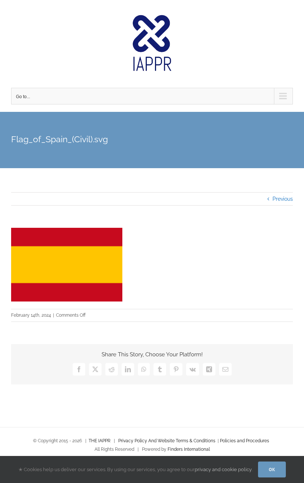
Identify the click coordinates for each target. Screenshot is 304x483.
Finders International (189, 449)
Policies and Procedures (244, 440)
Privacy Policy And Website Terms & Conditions (166, 440)
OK (272, 469)
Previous (282, 199)
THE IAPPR (99, 440)
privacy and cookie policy (223, 469)
